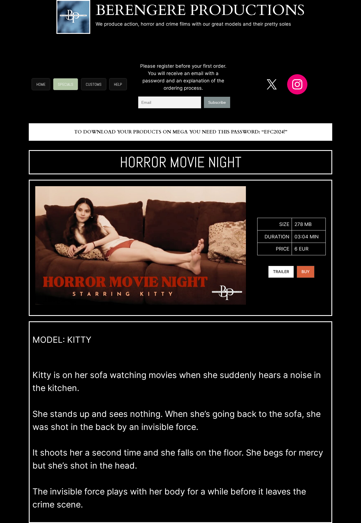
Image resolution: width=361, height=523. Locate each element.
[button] (41, 84)
